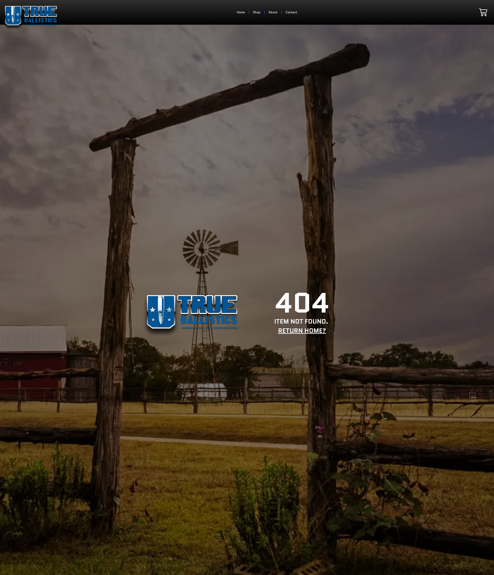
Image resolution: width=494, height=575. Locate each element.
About (273, 12)
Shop (257, 12)
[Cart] (483, 12)
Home (241, 12)
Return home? (302, 330)
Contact (291, 12)
